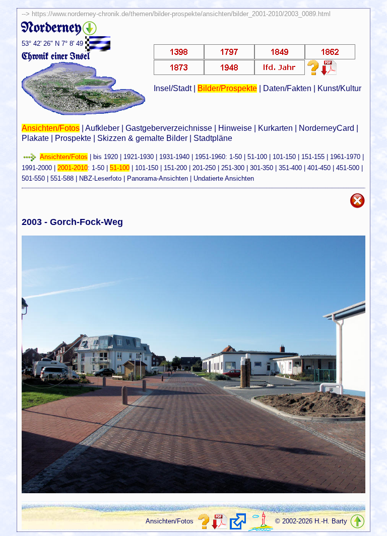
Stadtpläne (213, 138)
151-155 (313, 157)
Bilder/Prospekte (227, 88)
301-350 (261, 168)
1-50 (235, 157)
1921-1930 (138, 157)
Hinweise (235, 128)
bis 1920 (105, 157)
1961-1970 (345, 157)
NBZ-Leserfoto (100, 178)
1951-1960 (210, 157)
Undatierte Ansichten (224, 178)
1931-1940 (174, 157)
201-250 (204, 168)
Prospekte (73, 138)
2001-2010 (72, 168)
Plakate (35, 138)
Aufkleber (102, 128)
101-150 (284, 157)
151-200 (175, 168)
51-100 (257, 157)
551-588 (62, 178)
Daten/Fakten (287, 88)
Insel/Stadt (172, 88)
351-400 (290, 168)
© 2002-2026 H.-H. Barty (311, 521)
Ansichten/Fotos (51, 128)
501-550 (33, 178)
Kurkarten (275, 128)
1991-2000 (37, 168)
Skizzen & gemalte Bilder (142, 138)
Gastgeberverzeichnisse (168, 128)
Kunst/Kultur (339, 88)
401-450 (319, 168)
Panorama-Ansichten (157, 178)
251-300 (232, 168)
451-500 (347, 168)
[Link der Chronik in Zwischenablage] (238, 521)
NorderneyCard (326, 128)
